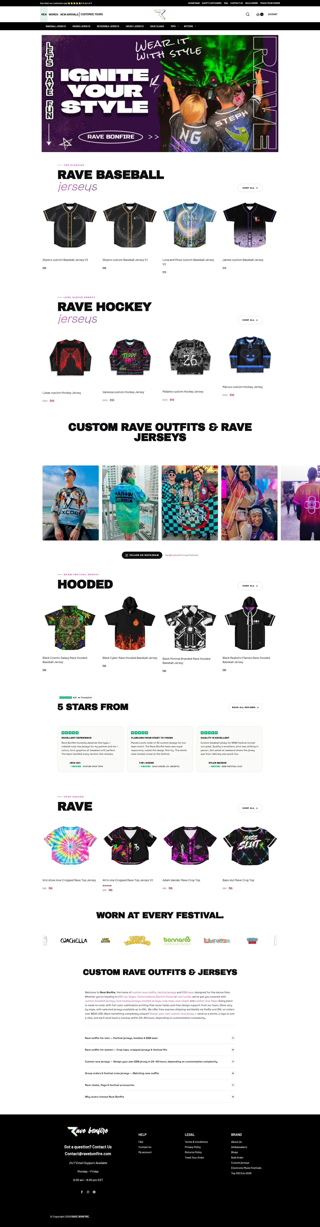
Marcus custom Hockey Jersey (242, 387)
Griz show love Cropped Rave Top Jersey (69, 880)
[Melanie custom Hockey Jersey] (190, 357)
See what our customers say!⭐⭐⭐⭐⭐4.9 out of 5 (66, 3)
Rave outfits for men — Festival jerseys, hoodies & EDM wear (121, 1038)
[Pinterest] (94, 1192)
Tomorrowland (145, 996)
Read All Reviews (244, 707)
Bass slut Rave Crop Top (238, 880)
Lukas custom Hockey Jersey (61, 392)
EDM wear (188, 992)
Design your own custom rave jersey (172, 1013)
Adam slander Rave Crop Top (181, 880)
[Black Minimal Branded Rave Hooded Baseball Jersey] (190, 624)
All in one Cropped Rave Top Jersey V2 (127, 880)
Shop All (248, 188)
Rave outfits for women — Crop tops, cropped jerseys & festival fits (126, 1049)
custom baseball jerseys (100, 1000)
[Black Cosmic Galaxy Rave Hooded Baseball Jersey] (70, 623)
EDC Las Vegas (127, 996)
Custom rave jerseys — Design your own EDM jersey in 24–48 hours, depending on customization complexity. (151, 1061)
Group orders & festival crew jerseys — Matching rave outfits (122, 1073)
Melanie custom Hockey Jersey (182, 391)
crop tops (168, 1000)
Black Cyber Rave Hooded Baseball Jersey (129, 658)
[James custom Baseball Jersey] (250, 225)
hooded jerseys (151, 1000)
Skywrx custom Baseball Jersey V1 (125, 259)
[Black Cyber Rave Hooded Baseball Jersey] (130, 623)
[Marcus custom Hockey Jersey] (250, 355)
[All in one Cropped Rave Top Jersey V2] (130, 845)
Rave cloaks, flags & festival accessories (109, 1085)
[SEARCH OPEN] (248, 14)
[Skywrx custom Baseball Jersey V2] (70, 225)
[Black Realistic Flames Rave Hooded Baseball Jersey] (250, 623)
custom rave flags (206, 1000)
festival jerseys (166, 992)
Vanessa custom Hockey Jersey (123, 392)
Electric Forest (165, 996)
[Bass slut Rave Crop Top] (250, 845)
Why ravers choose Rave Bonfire (104, 1096)
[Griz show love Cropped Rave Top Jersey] (70, 845)
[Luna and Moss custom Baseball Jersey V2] (190, 225)
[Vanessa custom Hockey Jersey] (130, 357)
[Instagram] (88, 1192)
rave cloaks (182, 1000)
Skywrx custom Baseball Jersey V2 (65, 259)
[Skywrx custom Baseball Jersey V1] (130, 225)
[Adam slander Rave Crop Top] (190, 845)
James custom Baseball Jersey (242, 259)
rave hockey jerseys (128, 1000)
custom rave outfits (144, 992)
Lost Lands (184, 996)
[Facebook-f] (81, 1192)
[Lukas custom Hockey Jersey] (70, 358)
